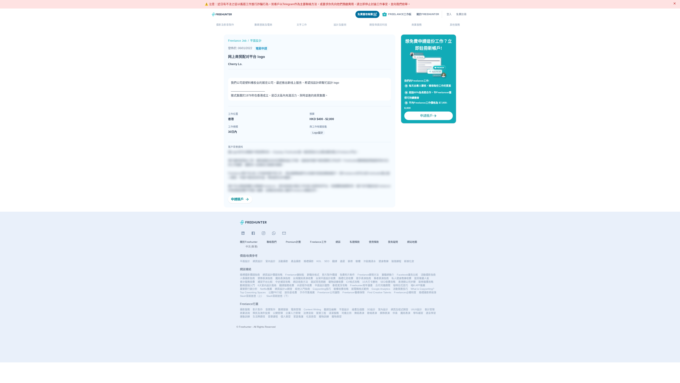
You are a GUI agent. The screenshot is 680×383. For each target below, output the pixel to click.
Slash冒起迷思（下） (278, 296)
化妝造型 (311, 316)
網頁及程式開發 (399, 309)
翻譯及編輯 (330, 309)
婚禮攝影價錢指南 (250, 274)
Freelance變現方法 (368, 274)
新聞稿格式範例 (360, 288)
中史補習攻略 (282, 281)
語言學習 (431, 313)
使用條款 (374, 241)
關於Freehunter (248, 241)
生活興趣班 (259, 316)
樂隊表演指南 (265, 278)
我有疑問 (393, 241)
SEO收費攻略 (387, 281)
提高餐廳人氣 (421, 278)
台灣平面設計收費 (326, 278)
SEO (326, 261)
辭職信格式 (313, 274)
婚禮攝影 (309, 261)
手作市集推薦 (307, 292)
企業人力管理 (293, 313)
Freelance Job (237, 40)
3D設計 (371, 309)
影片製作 (258, 309)
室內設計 (270, 261)
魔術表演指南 (282, 278)
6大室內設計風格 (267, 285)
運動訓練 (245, 316)
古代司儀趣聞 (382, 285)
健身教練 (384, 261)
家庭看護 (298, 316)
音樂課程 (273, 316)
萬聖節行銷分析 (248, 288)
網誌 (338, 241)
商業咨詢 (245, 313)
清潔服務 (334, 313)
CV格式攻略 (352, 281)
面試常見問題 (318, 281)
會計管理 (430, 309)
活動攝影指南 (428, 274)
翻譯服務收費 (286, 285)
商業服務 (417, 24)
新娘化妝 (409, 261)
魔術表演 (405, 313)
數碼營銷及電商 (263, 24)
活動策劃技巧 (400, 288)
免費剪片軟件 (347, 274)
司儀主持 (347, 313)
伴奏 (395, 313)
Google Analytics (381, 288)
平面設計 (245, 261)
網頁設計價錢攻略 (272, 274)
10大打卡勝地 (370, 281)
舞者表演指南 (381, 278)
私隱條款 (355, 241)
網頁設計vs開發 (283, 288)
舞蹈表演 (359, 313)
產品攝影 (296, 261)
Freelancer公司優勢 (329, 292)
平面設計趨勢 (322, 285)
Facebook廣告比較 (407, 274)
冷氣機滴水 (369, 261)
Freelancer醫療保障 (353, 292)
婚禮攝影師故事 (427, 292)
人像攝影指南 (247, 278)
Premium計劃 (293, 241)
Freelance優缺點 (294, 274)
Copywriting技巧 (322, 288)
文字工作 (302, 24)
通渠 (342, 261)
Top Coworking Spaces (253, 292)
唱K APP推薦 (418, 285)
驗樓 (358, 261)
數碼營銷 (283, 309)
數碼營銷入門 (247, 285)
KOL (318, 261)
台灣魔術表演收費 (303, 278)
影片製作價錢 (329, 274)
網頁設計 (258, 261)
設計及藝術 (340, 24)
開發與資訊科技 (378, 24)
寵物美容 (337, 316)
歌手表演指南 (363, 278)
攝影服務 (245, 309)
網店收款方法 (300, 281)
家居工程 (321, 313)
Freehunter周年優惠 (361, 285)
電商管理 (296, 309)
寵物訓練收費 (335, 281)
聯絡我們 (272, 241)
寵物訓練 (324, 316)
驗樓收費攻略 (341, 288)
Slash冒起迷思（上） (252, 296)
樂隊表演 (385, 313)
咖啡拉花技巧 (400, 285)
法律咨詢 (308, 313)
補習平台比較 (265, 281)
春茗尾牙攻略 (339, 285)
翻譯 (334, 261)
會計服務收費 (247, 281)
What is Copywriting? (422, 288)
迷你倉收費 (291, 292)
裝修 (350, 261)
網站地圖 (412, 241)
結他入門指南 (302, 288)
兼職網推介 (388, 274)
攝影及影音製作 (225, 24)
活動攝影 (283, 261)
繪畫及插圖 (358, 309)
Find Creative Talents (379, 292)
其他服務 (455, 24)
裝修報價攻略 (425, 281)
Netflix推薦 (266, 288)
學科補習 (418, 313)
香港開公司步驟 (407, 281)
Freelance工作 (318, 241)
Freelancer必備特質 (405, 292)
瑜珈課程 (396, 261)
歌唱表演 (372, 313)
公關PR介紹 (275, 292)
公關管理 (278, 313)
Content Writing (312, 309)
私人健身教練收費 (401, 278)
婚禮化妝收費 (345, 278)
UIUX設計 (416, 309)
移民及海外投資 (261, 313)
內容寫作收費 (304, 285)
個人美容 (286, 316)
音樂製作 (270, 309)
